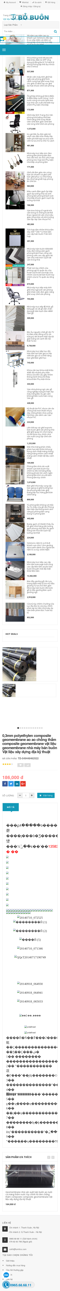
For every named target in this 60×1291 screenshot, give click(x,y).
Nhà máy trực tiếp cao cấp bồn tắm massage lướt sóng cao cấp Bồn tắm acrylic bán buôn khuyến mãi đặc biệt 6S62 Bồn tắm (40, 566)
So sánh (38, 2)
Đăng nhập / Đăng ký (31, 6)
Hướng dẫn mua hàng (15, 1265)
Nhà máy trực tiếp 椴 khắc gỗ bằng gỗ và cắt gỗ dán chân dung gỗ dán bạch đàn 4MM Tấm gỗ (40, 310)
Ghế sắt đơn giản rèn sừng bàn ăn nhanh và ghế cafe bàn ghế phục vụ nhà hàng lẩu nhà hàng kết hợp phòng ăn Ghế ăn (40, 177)
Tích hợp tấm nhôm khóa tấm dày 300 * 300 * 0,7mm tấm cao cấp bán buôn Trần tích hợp (40, 233)
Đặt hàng (47, 795)
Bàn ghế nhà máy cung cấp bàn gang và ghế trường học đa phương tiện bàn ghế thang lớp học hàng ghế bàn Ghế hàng (40, 490)
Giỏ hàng (51, 2)
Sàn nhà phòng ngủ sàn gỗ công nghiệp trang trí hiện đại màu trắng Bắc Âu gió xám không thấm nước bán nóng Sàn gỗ (40, 393)
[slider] (7, 764)
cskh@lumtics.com (17, 1249)
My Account (11, 2)
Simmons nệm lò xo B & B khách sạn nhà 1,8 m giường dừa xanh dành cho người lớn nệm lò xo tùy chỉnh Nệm (40, 546)
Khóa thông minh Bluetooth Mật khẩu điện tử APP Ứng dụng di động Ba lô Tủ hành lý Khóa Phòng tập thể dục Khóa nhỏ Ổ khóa (40, 62)
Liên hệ (9, 1279)
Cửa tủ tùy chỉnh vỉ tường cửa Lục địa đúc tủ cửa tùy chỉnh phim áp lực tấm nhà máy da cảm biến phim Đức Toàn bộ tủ (40, 608)
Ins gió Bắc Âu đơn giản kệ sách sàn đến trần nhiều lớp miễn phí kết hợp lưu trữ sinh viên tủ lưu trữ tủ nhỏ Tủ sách (40, 137)
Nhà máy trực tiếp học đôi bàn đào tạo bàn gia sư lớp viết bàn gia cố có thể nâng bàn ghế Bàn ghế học (39, 354)
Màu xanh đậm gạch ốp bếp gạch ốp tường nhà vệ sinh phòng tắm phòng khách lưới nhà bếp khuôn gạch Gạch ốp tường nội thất (40, 196)
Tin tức (9, 1274)
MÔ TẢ (10, 807)
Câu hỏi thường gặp (14, 1269)
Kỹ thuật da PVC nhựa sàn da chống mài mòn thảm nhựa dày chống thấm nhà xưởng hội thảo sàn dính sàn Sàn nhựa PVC (40, 413)
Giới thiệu (10, 1260)
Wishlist (25, 2)
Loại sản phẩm (11, 24)
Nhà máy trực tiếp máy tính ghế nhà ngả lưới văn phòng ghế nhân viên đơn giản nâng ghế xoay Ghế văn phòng (40, 290)
